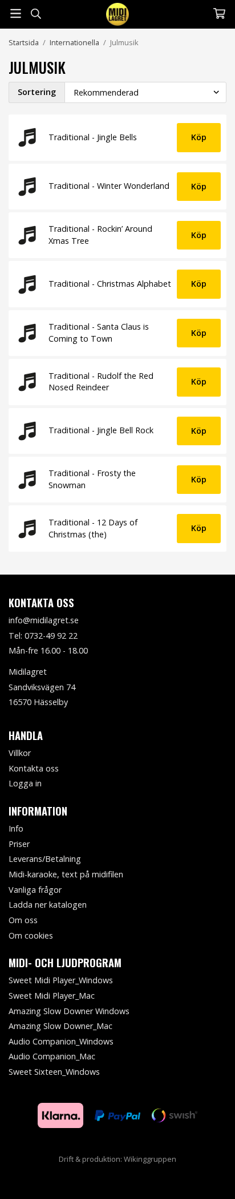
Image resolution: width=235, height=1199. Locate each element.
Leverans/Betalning (45, 858)
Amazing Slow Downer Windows (69, 1011)
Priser (19, 843)
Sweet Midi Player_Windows (61, 980)
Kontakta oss (34, 768)
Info (16, 828)
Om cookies (31, 935)
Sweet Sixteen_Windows (54, 1071)
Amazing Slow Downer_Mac (60, 1025)
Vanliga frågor (35, 889)
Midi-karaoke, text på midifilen (66, 874)
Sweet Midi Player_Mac (52, 995)
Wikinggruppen (150, 1159)
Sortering (37, 91)
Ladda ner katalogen (48, 904)
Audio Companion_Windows (61, 1041)
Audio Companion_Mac (52, 1056)
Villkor (20, 752)
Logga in (25, 783)
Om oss (23, 920)
